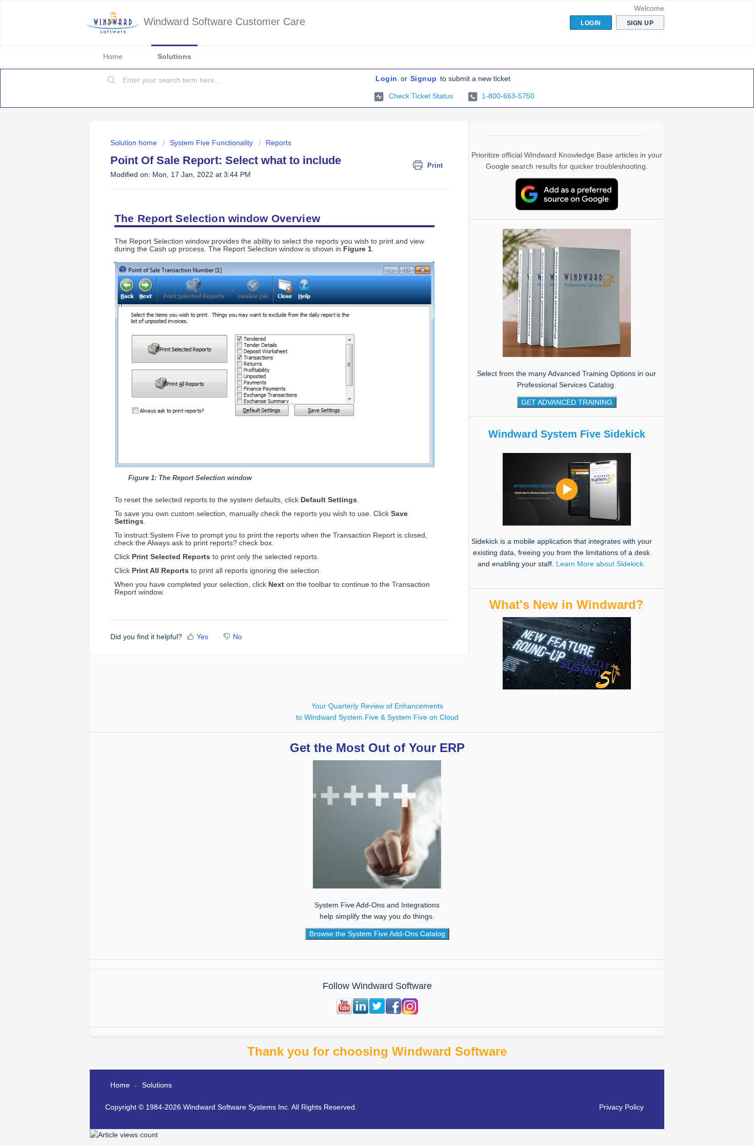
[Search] (111, 80)
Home (113, 56)
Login (386, 78)
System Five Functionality (211, 143)
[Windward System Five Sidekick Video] (567, 489)
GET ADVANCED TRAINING (566, 402)
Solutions (174, 56)
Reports (278, 143)
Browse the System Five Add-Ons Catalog (377, 934)
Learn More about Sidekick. (600, 564)
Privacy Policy (621, 1107)
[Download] (358, 450)
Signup (423, 78)
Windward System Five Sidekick (566, 434)
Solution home (134, 143)
